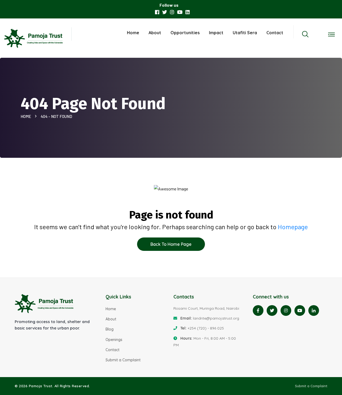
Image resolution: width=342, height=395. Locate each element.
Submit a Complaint (123, 360)
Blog (110, 329)
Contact (274, 32)
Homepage (293, 227)
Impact (216, 32)
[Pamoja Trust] (34, 39)
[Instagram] (286, 310)
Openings (114, 339)
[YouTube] (299, 310)
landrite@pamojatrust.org (216, 318)
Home (133, 32)
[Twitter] (272, 310)
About (155, 32)
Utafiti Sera (245, 32)
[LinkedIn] (313, 310)
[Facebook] (258, 310)
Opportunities (185, 32)
